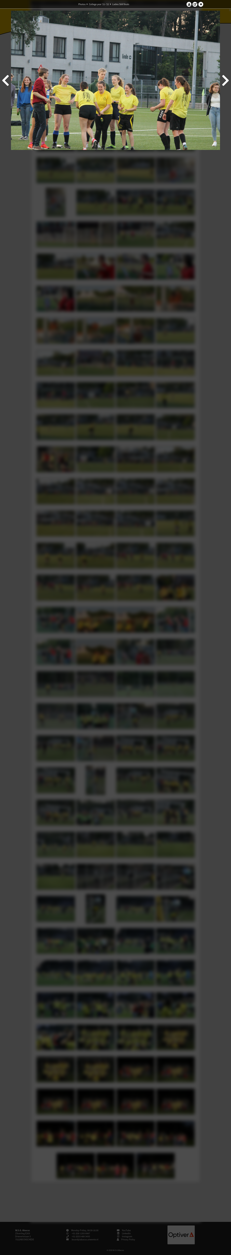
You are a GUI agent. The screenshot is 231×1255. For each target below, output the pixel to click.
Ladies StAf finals (120, 4)
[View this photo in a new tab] (195, 4)
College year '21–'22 (99, 4)
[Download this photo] (189, 4)
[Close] (200, 4)
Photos (82, 4)
